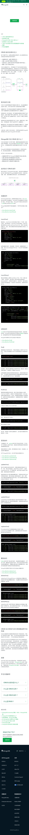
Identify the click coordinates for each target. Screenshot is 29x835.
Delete (2, 561)
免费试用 (14, 20)
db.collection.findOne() (8, 342)
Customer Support (18, 777)
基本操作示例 (5, 38)
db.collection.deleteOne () (9, 571)
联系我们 (16, 761)
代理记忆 (16, 821)
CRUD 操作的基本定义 (8, 36)
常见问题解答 (5, 46)
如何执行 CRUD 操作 (7, 41)
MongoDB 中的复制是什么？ (9, 716)
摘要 (3, 45)
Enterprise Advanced (6, 801)
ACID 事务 (16, 813)
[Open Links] (26, 5)
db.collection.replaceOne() (9, 459)
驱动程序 (19, 143)
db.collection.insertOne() (8, 210)
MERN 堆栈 (16, 817)
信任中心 (4, 785)
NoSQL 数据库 (17, 801)
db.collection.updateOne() (9, 456)
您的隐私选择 (20, 785)
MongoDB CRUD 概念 (14, 665)
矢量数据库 (16, 797)
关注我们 (4, 788)
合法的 (3, 769)
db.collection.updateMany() (9, 457)
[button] (22, 751)
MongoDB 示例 (6, 722)
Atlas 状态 (16, 769)
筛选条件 (22, 333)
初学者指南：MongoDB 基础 (9, 717)
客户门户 (16, 765)
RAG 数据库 (17, 809)
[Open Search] (23, 4)
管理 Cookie (17, 781)
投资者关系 (4, 765)
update (10, 443)
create (25, 198)
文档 (3, 203)
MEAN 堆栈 (17, 825)
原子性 (12, 203)
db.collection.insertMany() (9, 212)
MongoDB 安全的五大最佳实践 (10, 724)
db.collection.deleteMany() (9, 572)
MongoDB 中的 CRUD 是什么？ (10, 40)
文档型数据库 (17, 805)
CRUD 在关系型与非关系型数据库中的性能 (13, 43)
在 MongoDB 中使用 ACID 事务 (10, 719)
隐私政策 (4, 773)
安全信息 (4, 781)
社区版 (3, 805)
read (2, 332)
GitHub (3, 777)
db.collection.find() (7, 340)
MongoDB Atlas (18, 662)
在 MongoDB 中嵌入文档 (8, 721)
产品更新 (16, 773)
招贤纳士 (4, 761)
